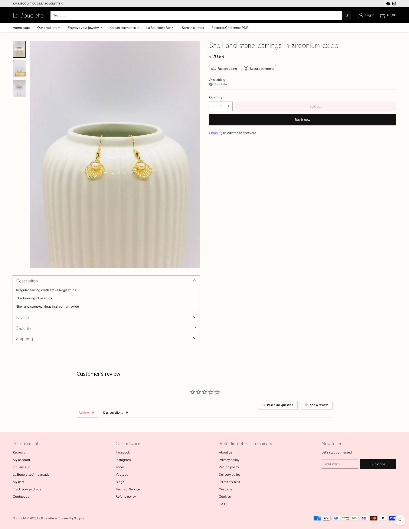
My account (21, 460)
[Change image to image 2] (19, 68)
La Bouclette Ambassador (32, 474)
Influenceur (21, 467)
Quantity (215, 97)
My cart (18, 482)
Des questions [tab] (113, 412)
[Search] (346, 15)
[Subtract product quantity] (213, 106)
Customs (225, 489)
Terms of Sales (229, 482)
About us (225, 452)
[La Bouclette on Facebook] (388, 4)
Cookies (225, 496)
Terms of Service (128, 489)
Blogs (120, 482)
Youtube (122, 474)
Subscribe (378, 464)
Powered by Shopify (71, 518)
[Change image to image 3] (19, 88)
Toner (120, 467)
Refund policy (126, 496)
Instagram (123, 460)
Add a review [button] (319, 405)
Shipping (215, 133)
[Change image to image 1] (19, 49)
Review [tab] (84, 412)
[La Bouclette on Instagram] (394, 4)
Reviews (19, 452)
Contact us (21, 496)
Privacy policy (229, 460)
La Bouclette (45, 518)
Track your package (27, 489)
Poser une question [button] (280, 405)
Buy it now (302, 119)
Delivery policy (230, 474)
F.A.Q (223, 504)
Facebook (123, 452)
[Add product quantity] (228, 106)
